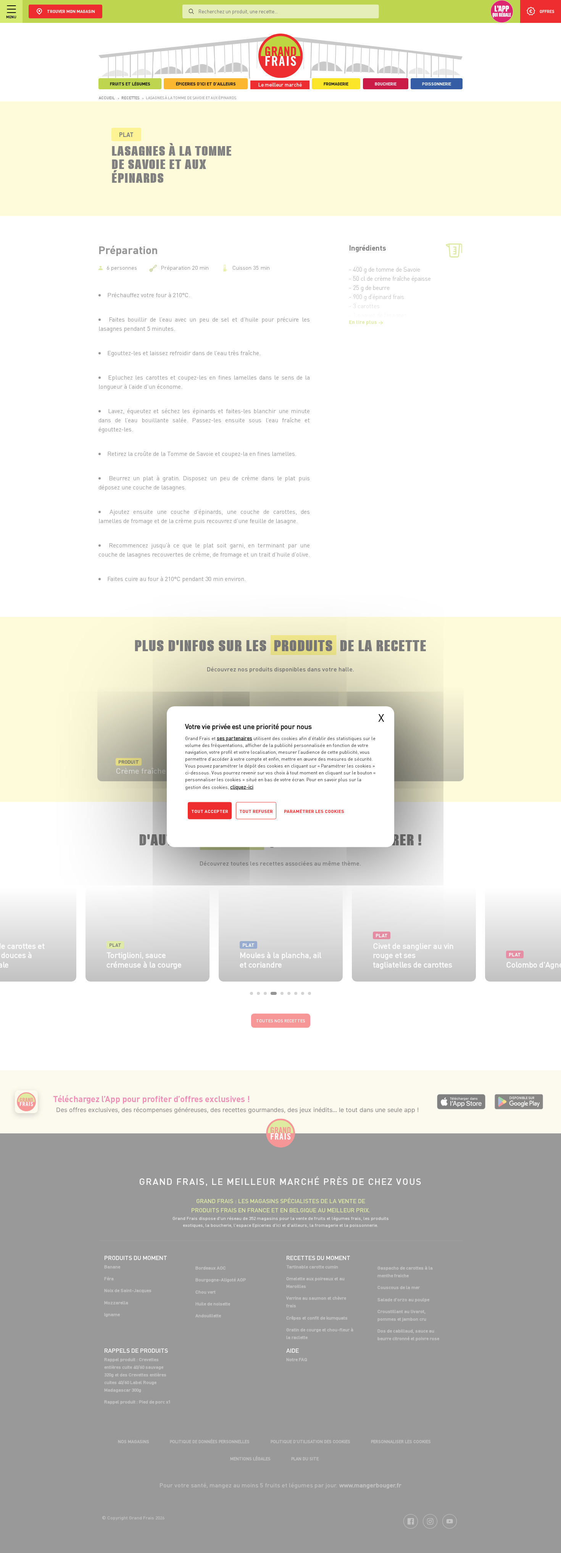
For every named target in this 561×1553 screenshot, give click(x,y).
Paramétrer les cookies (314, 811)
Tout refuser (256, 811)
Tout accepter (209, 811)
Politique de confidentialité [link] (236, 826)
